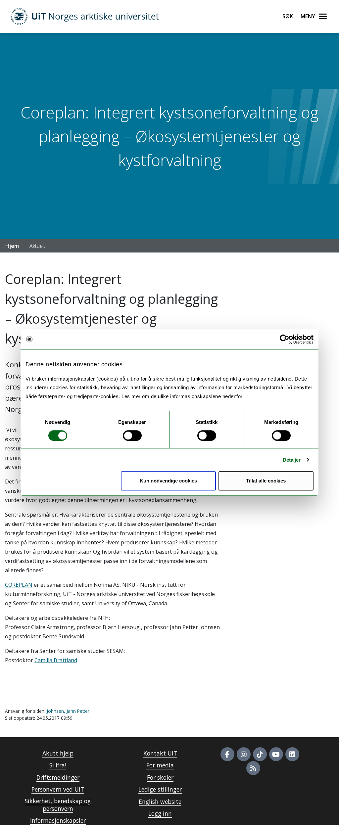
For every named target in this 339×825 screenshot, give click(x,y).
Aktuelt (37, 246)
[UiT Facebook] (227, 754)
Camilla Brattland (55, 660)
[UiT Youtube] (276, 754)
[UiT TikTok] (260, 754)
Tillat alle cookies (266, 480)
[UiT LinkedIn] (292, 754)
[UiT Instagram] (244, 754)
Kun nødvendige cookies (168, 480)
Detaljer (292, 460)
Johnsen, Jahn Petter (68, 711)
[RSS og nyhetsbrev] (253, 768)
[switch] (132, 435)
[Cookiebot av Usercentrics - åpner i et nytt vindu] (285, 339)
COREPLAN (18, 584)
